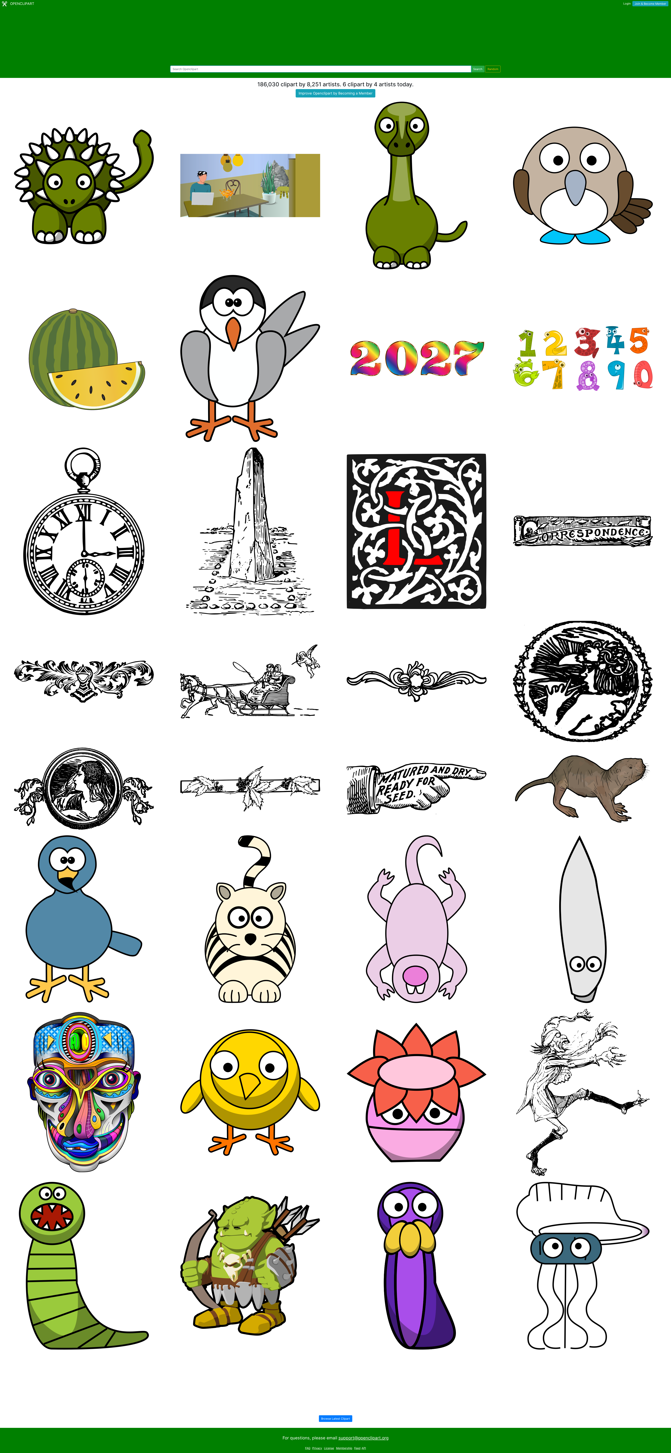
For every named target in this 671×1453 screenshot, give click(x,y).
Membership (344, 1448)
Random (493, 69)
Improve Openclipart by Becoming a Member (335, 93)
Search (477, 69)
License (329, 1448)
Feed (357, 1448)
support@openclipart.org (363, 1437)
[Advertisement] (335, 36)
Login (627, 3)
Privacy (317, 1448)
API (364, 1448)
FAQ (307, 1448)
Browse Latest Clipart (335, 1418)
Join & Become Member (650, 3)
